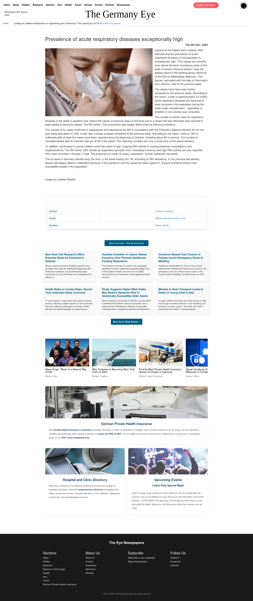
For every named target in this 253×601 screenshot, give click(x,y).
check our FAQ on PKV (110, 433)
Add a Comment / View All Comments (126, 243)
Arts (59, 4)
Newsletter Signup (206, 5)
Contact (89, 561)
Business (38, 4)
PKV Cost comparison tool (75, 437)
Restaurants (123, 4)
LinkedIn (174, 565)
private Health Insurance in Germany (72, 429)
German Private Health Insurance (126, 423)
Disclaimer (91, 569)
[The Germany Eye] (244, 5)
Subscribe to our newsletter (141, 557)
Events (98, 4)
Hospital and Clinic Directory (85, 479)
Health (68, 4)
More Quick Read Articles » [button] (126, 321)
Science (50, 4)
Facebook (175, 561)
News (16, 4)
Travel (78, 4)
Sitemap (90, 572)
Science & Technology (54, 569)
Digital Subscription (137, 561)
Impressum (91, 565)
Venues (88, 4)
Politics (26, 4)
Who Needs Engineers (110, 23)
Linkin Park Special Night (168, 485)
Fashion (109, 4)
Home (7, 4)
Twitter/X (174, 557)
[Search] (134, 5)
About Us (90, 557)
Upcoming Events (168, 479)
